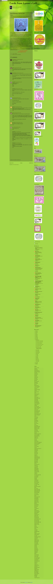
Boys (35, 384)
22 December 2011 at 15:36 (19, 59)
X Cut (35, 576)
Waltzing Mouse (36, 567)
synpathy (35, 552)
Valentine (35, 566)
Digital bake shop (36, 427)
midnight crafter (37, 298)
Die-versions (35, 423)
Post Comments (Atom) (16, 164)
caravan (35, 388)
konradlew (26, 582)
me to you (16, 54)
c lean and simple (36, 386)
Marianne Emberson (36, 490)
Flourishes (36, 271)
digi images (35, 425)
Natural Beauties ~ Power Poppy (39, 318)
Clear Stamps (36, 401)
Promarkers (35, 527)
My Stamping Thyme (38, 304)
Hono (35, 463)
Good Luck (35, 453)
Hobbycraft (35, 462)
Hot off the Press (36, 464)
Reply (13, 65)
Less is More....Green (38, 346)
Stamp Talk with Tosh (38, 317)
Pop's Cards (13, 122)
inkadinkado (35, 468)
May (36, 356)
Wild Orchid (35, 572)
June (36, 355)
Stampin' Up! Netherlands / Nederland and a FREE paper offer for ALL (38, 253)
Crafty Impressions (36, 410)
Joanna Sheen (36, 471)
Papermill (35, 513)
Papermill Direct (36, 514)
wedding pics (35, 570)
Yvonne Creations (36, 577)
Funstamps (35, 450)
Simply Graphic (36, 534)
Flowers (35, 445)
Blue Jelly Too (37, 251)
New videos (36, 315)
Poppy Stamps (36, 524)
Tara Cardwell (14, 59)
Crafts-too (35, 409)
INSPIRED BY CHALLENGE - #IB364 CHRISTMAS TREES (38, 302)
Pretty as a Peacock (37, 265)
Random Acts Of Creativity (38, 312)
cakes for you (36, 387)
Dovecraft (35, 430)
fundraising (35, 449)
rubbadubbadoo (36, 531)
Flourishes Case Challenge (37, 442)
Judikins (35, 473)
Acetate (35, 368)
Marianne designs (36, 489)
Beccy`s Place (36, 381)
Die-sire (35, 422)
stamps (35, 545)
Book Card (35, 383)
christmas (13, 54)
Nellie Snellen (36, 504)
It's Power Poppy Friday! (38, 307)
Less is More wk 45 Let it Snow (39, 344)
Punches (35, 529)
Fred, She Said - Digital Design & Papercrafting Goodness (38, 277)
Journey (35, 472)
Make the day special (37, 486)
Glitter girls (35, 452)
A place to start (36, 367)
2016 (35, 333)
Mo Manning (19, 54)
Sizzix (35, 535)
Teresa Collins (36, 554)
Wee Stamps (35, 571)
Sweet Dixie (35, 550)
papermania (35, 512)
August (37, 353)
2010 (35, 362)
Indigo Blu (35, 467)
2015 (35, 334)
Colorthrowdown (36, 402)
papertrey (35, 515)
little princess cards (37, 294)
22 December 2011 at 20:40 (18, 67)
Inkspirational (36, 469)
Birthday (35, 382)
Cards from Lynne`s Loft (23, 3)
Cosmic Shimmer (36, 403)
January (37, 361)
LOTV (35, 485)
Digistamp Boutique (36, 426)
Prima (35, 526)
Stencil (35, 546)
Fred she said (36, 446)
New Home (35, 506)
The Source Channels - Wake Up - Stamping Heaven (39, 249)
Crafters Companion (36, 407)
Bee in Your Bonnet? (37, 326)
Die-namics (35, 421)
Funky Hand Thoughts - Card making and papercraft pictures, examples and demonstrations (39, 282)
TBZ (34, 553)
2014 (35, 335)
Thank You (35, 556)
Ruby (35, 532)
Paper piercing (36, 510)
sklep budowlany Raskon (38, 310)
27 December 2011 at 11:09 (19, 122)
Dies (34, 424)
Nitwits (35, 507)
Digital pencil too (36, 428)
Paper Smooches (36, 511)
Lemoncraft (35, 483)
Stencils (35, 547)
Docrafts (35, 429)
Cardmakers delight (36, 389)
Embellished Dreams (38, 267)
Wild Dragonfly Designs (38, 325)
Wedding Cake (36, 569)
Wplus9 (35, 575)
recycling (35, 530)
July (36, 354)
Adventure (35, 369)
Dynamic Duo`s (36, 431)
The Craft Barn (37, 320)
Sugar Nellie (35, 549)
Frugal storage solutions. (37, 448)
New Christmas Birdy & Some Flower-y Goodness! (38, 278)
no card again (36, 508)
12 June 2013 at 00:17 (18, 131)
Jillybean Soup (36, 470)
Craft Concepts (36, 406)
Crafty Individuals (36, 411)
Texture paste (36, 555)
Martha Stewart (36, 492)
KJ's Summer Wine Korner (38, 291)
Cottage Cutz (36, 404)
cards (35, 390)
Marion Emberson (36, 491)
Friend (35, 447)
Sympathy (35, 551)
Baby (35, 380)
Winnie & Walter (36, 573)
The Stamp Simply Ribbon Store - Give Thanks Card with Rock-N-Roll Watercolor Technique (39, 269)
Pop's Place (36, 309)
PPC (34, 525)
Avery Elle (35, 379)
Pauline (13, 67)
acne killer (30, 138)
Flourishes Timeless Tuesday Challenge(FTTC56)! (38, 274)
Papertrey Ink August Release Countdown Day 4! (38, 259)
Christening (35, 399)
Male (35, 487)
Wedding (35, 568)
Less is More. (36, 484)
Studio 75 (35, 548)
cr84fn (35, 405)
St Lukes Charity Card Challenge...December (39, 348)
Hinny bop (35, 461)
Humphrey (35, 465)
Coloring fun (36, 323)
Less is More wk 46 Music (39, 343)
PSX (34, 528)
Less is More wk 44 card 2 (39, 345)
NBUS (35, 503)
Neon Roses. (35, 505)
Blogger (31, 582)
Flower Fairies (36, 444)
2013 (35, 336)
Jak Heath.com (37, 286)
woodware (35, 574)
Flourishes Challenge (36, 443)
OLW (35, 509)
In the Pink (35, 466)
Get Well (35, 451)
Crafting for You (36, 408)
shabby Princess (36, 533)
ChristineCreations (37, 255)
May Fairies (36, 289)
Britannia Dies (36, 385)
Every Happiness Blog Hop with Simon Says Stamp (38, 256)
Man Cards (35, 488)
